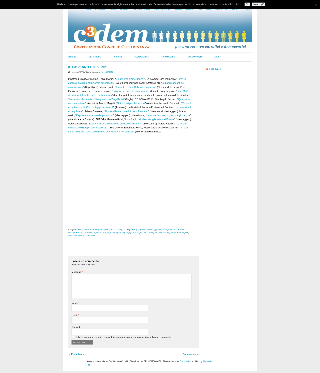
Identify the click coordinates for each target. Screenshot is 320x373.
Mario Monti (89, 232)
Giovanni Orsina (147, 229)
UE (186, 232)
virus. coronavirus (76, 236)
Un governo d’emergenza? (130, 78)
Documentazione (141, 9)
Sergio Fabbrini (177, 232)
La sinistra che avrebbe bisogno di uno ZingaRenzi (96, 99)
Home (88, 9)
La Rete (112, 9)
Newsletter (221, 9)
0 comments (107, 72)
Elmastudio (185, 361)
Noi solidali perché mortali (131, 103)
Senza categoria (117, 229)
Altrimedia (207, 361)
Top (88, 365)
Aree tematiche (162, 9)
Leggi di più (258, 4)
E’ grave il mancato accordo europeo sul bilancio (115, 123)
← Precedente (76, 354)
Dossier (178, 9)
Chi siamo (100, 9)
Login (247, 9)
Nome (75, 303)
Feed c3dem (215, 69)
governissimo (161, 229)
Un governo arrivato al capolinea (130, 91)
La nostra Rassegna (93, 229)
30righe (72, 57)
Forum (189, 9)
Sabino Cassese (161, 232)
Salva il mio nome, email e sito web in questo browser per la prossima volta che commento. (124, 337)
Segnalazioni (141, 57)
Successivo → (191, 354)
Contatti (235, 9)
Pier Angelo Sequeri (119, 232)
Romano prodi (146, 232)
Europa (135, 229)
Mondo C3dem (195, 57)
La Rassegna (168, 57)
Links (199, 9)
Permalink (90, 236)
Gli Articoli (95, 57)
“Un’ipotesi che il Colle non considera (136, 87)
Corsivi (118, 57)
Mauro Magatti (102, 232)
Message (77, 272)
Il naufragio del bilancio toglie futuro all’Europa (149, 119)
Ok (247, 4)
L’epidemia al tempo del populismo (94, 115)
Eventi (217, 57)
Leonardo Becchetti (177, 229)
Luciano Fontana (76, 232)
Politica (106, 229)
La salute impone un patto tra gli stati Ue (168, 115)
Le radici (124, 9)
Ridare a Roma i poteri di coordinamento (126, 111)
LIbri (208, 9)
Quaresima (134, 232)
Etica (80, 229)
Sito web (76, 327)
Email (75, 315)
